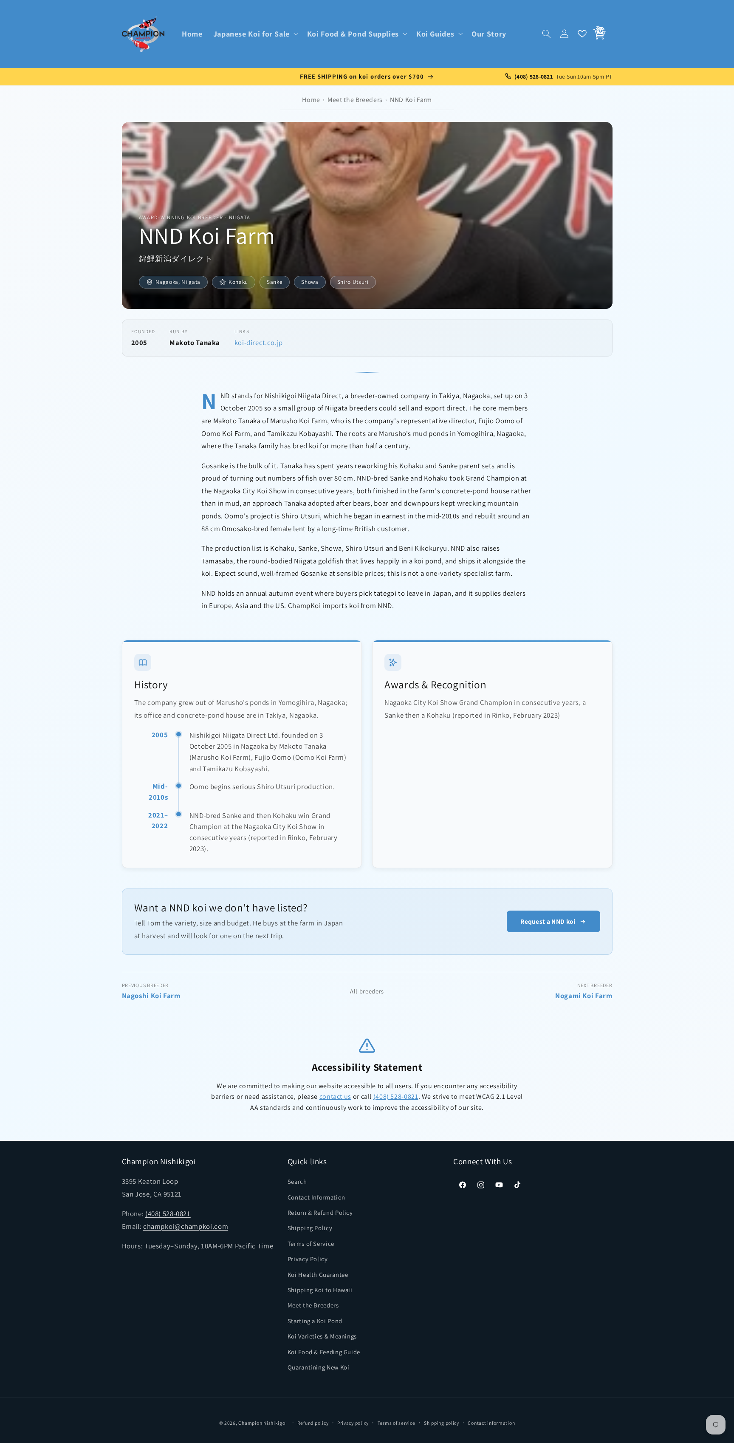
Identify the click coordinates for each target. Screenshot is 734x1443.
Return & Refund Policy (320, 1213)
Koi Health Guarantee (318, 1274)
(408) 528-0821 (395, 1096)
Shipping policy (441, 1423)
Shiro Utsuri (353, 282)
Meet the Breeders (355, 99)
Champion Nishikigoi (262, 1423)
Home (311, 99)
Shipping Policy (310, 1228)
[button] (255, 33)
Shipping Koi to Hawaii (320, 1290)
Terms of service (396, 1423)
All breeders (367, 991)
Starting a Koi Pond (315, 1321)
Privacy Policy (308, 1259)
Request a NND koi (547, 921)
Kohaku (238, 282)
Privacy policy (353, 1423)
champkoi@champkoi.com (185, 1226)
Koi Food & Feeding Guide (324, 1352)
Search (297, 1182)
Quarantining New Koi (319, 1368)
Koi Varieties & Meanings (322, 1337)
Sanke (274, 282)
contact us (335, 1096)
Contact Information (316, 1197)
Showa (309, 282)
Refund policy (313, 1423)
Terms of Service (311, 1244)
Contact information (491, 1423)
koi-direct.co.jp (258, 342)
